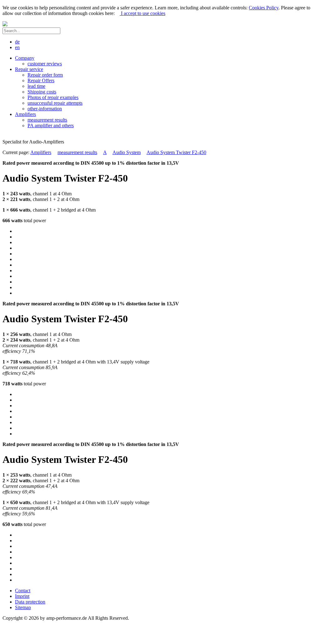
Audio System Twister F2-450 (176, 152)
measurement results (77, 152)
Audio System (126, 152)
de (17, 41)
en (17, 47)
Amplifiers (40, 152)
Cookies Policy (263, 7)
